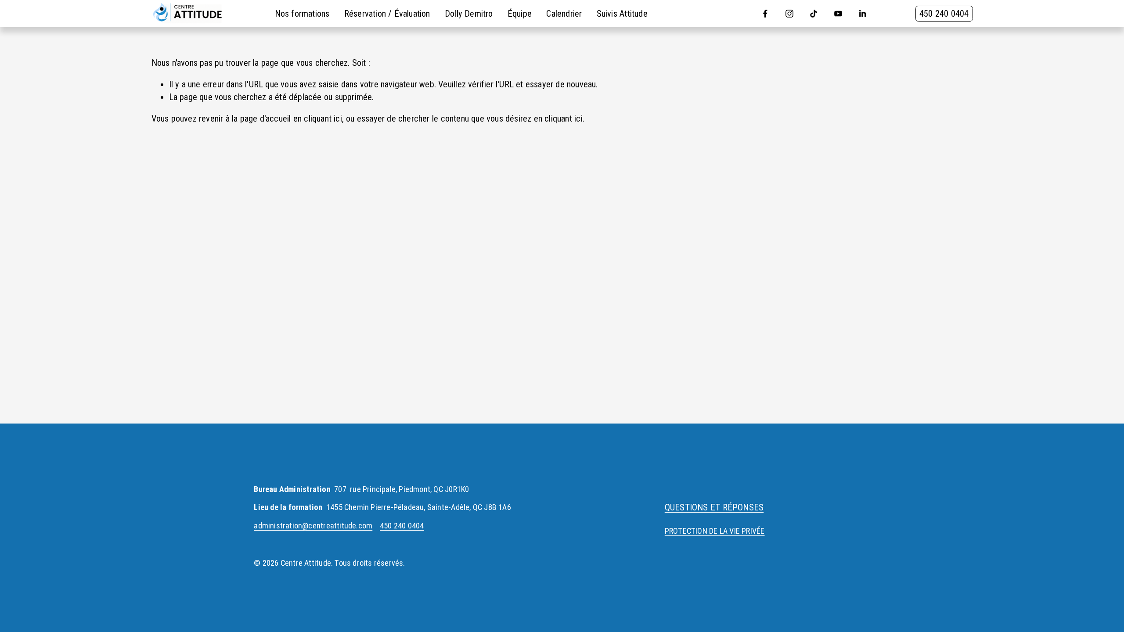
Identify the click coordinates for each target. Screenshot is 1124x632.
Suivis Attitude (622, 13)
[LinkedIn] (862, 13)
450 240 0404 (944, 13)
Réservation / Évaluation (387, 13)
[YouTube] (838, 13)
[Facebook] (765, 13)
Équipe (520, 13)
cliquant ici (323, 118)
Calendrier (564, 13)
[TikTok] (813, 13)
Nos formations (302, 13)
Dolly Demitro (469, 13)
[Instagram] (789, 13)
